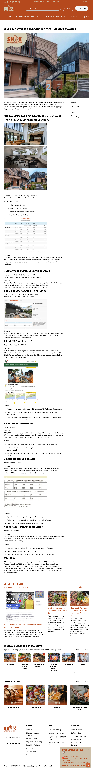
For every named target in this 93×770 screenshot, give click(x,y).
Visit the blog (84, 587)
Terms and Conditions (78, 736)
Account (69, 8)
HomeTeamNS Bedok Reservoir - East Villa (25, 198)
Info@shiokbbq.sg (55, 730)
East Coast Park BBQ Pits (18, 345)
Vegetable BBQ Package (34, 742)
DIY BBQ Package (32, 738)
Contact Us (30, 755)
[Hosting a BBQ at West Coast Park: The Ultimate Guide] (57, 598)
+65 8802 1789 (61, 733)
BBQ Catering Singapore (29, 766)
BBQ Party (47, 562)
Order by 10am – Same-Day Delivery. (46, 2)
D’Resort (13, 427)
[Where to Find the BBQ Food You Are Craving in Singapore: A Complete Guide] (79, 598)
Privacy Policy (76, 739)
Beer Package (31, 748)
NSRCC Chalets (15, 463)
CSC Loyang (14, 531)
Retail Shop (53, 743)
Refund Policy (76, 733)
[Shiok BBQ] (9, 8)
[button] (81, 8)
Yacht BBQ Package (33, 745)
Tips (75, 116)
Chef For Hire (31, 751)
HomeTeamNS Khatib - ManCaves (22, 297)
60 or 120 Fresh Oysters (70, 756)
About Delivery (76, 730)
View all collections (81, 650)
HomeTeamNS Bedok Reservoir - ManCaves (25, 277)
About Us (29, 730)
